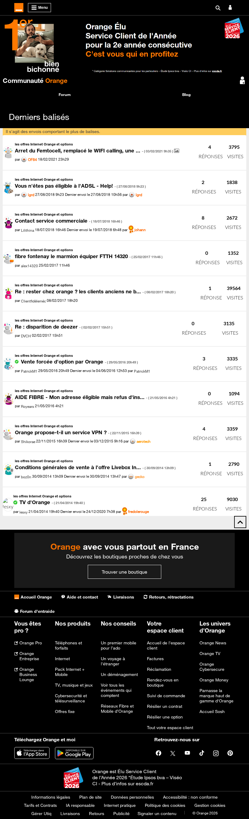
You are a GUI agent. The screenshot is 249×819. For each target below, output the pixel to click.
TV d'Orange (52, 502)
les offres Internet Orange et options (44, 144)
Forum (65, 94)
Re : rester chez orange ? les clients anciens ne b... (95, 291)
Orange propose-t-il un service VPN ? (78, 432)
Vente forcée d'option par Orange (79, 361)
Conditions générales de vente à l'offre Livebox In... (95, 467)
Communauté (35, 80)
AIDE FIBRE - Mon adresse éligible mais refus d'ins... (96, 397)
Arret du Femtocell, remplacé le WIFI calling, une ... (94, 150)
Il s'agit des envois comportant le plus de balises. (53, 131)
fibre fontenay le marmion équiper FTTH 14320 (88, 256)
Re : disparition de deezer (63, 326)
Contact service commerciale (68, 220)
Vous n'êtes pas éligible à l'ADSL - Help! (80, 186)
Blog (186, 94)
